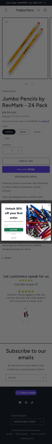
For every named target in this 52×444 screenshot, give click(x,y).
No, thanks (13, 238)
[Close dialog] (49, 205)
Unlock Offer (13, 230)
